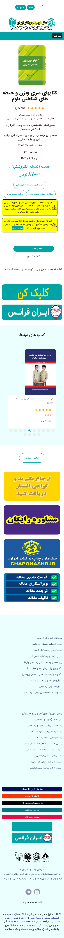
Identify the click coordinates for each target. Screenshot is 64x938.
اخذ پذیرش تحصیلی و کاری (32, 803)
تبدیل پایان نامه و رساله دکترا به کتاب (46, 680)
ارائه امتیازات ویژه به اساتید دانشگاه (46, 731)
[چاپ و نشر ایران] (32, 23)
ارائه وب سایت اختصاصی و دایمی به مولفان (43, 692)
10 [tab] (11, 430)
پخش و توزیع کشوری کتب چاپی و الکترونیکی (42, 713)
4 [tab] (39, 430)
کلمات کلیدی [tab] (33, 256)
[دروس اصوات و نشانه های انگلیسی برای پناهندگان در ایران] (32, 372)
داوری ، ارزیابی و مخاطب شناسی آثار (46, 656)
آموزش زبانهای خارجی (29, 139)
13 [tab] (29, 434)
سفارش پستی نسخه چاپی (41, 194)
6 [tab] (29, 430)
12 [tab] (34, 434)
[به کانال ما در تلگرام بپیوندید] (28, 892)
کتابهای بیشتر (32, 458)
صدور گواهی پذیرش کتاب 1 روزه (48, 650)
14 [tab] (25, 434)
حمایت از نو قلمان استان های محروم (46, 762)
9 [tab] (15, 430)
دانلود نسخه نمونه (15, 194)
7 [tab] (25, 430)
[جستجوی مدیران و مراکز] (42, 6)
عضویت (20, 7)
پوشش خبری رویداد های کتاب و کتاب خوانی (42, 743)
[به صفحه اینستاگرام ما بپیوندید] (37, 892)
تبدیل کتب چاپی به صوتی (50, 686)
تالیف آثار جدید (32, 796)
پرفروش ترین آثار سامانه (32, 789)
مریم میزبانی (24, 115)
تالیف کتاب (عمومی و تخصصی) (48, 719)
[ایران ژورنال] (32, 292)
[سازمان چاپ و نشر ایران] (32, 520)
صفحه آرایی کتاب (32, 817)
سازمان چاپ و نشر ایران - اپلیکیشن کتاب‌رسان (22, 127)
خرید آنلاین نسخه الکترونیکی (29, 185)
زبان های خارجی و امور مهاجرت (18, 135)
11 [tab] (39, 434)
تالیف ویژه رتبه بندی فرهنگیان (49, 756)
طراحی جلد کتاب (32, 810)
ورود (31, 7)
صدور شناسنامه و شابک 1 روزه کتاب (47, 644)
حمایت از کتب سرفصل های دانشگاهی (45, 768)
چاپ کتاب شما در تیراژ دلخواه (49, 638)
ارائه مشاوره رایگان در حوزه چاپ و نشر (45, 725)
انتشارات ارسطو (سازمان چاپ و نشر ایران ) (26, 119)
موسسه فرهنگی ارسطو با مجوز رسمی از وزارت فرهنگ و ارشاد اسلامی (31, 918)
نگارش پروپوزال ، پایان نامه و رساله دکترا (44, 668)
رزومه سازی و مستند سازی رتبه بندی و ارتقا (43, 662)
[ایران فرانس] (32, 312)
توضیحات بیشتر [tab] (34, 249)
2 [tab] (48, 430)
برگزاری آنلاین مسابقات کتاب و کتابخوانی (44, 749)
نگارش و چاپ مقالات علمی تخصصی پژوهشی (42, 674)
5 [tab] (34, 430)
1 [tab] (53, 430)
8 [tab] (20, 430)
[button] (57, 35)
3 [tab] (43, 430)
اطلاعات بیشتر (17, 228)
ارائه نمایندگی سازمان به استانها (48, 737)
